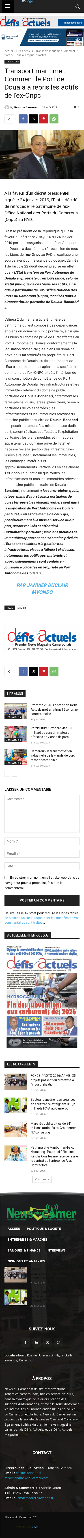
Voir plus (40, 1179)
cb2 (35, 1527)
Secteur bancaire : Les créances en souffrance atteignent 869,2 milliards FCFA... (55, 1296)
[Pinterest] (43, 118)
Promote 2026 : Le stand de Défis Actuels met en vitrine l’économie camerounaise (54, 709)
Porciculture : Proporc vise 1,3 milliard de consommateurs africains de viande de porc (51, 732)
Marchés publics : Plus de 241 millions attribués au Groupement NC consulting (54, 1128)
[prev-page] (7, 774)
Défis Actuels (24, 51)
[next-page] (14, 774)
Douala (21, 607)
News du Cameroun (26, 107)
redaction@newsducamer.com (26, 1478)
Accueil (8, 51)
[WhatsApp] (54, 118)
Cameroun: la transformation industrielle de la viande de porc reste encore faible (53, 755)
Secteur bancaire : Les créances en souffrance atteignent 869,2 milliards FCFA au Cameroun (53, 1104)
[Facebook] (23, 118)
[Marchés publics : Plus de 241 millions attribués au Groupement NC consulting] (15, 1129)
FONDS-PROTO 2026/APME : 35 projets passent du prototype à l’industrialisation (53, 1080)
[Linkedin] (36, 1342)
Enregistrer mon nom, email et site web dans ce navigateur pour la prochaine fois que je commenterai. (41, 882)
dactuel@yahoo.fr (28, 1473)
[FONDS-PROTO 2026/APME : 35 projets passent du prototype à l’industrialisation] (15, 1081)
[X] (33, 118)
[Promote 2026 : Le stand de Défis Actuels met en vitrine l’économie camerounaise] (15, 711)
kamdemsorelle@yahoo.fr (34, 1498)
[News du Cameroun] (7, 107)
